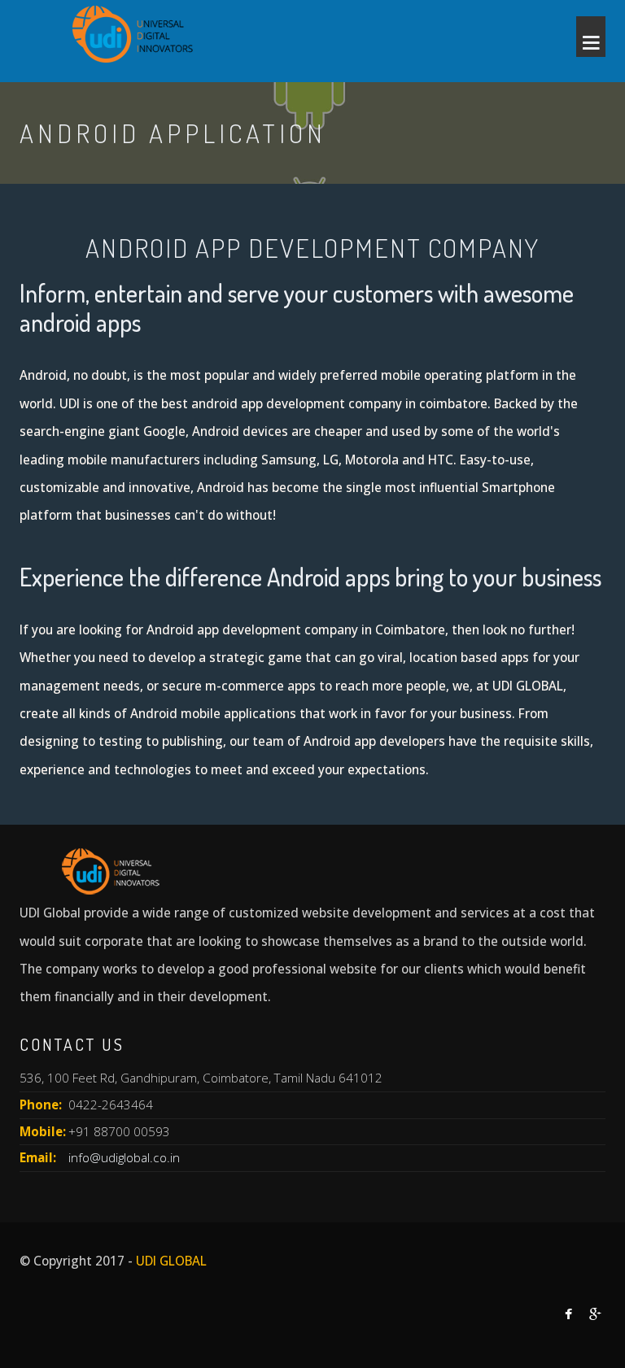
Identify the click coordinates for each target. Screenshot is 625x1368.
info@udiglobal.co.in (124, 1157)
